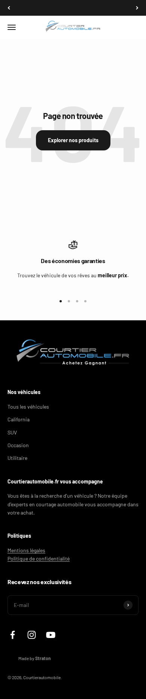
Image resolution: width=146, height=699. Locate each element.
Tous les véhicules (28, 406)
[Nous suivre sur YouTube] (51, 635)
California (18, 419)
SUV (12, 432)
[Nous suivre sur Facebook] (12, 635)
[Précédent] (8, 8)
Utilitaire (17, 458)
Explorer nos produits (73, 140)
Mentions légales (26, 550)
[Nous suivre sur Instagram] (32, 635)
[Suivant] (137, 8)
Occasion (18, 445)
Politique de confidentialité (38, 558)
